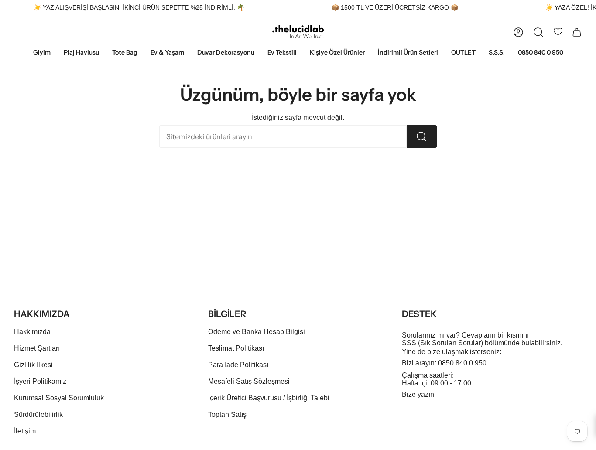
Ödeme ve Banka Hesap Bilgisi (256, 331)
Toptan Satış (227, 414)
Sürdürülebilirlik (38, 414)
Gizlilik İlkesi (33, 364)
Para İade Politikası (238, 364)
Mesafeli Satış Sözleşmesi (249, 381)
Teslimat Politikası (236, 348)
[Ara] (422, 136)
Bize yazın (418, 394)
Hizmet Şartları (37, 348)
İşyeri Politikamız (40, 381)
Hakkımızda (32, 331)
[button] (42, 53)
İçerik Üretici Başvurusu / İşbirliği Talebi (268, 398)
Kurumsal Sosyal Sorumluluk (59, 398)
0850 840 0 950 (462, 363)
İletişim (25, 431)
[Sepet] (577, 32)
